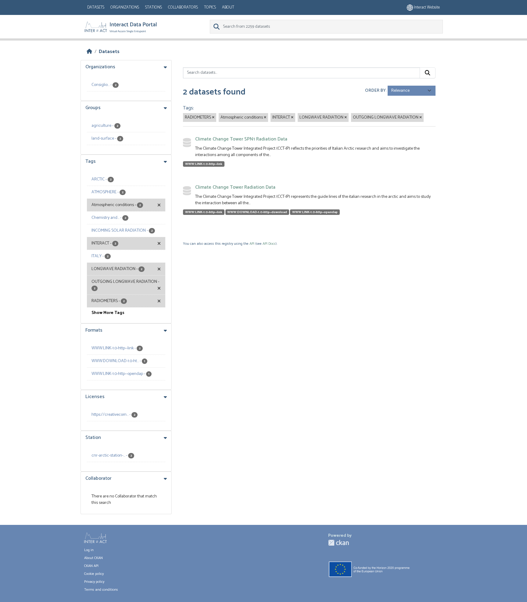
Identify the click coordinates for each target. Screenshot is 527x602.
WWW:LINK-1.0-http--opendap (315, 212)
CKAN (338, 543)
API (251, 244)
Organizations (124, 7)
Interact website (426, 7)
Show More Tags (107, 312)
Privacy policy (94, 582)
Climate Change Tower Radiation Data (235, 187)
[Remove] (213, 117)
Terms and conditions (101, 590)
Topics (210, 7)
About (228, 7)
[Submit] (428, 72)
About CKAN (93, 558)
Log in (89, 550)
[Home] (89, 52)
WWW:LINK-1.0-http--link (203, 164)
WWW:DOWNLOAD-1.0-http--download (257, 212)
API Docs (269, 244)
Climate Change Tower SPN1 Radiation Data (241, 139)
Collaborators (183, 7)
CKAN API (91, 566)
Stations (153, 7)
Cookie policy (94, 574)
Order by (375, 90)
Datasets (95, 7)
